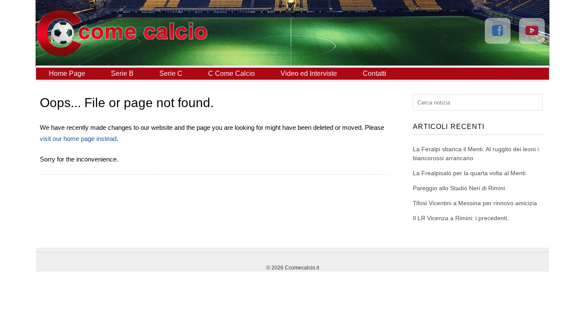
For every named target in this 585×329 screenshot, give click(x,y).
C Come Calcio (231, 73)
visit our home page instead (78, 138)
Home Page (67, 73)
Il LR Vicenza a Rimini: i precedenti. (461, 218)
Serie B (122, 73)
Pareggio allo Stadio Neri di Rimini (459, 188)
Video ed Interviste (309, 73)
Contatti (374, 73)
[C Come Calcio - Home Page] (121, 54)
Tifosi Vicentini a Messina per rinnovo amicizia (475, 203)
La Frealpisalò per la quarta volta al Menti (469, 173)
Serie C (170, 73)
